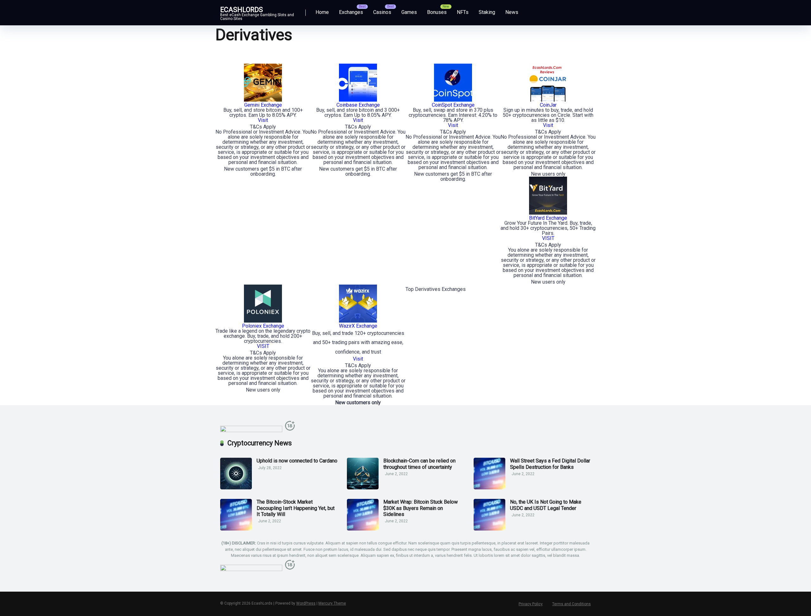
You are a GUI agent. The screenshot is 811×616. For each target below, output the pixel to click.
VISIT (263, 346)
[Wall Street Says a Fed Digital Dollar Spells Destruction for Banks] (489, 488)
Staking (487, 12)
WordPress (306, 603)
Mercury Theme (332, 603)
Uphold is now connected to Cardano (297, 461)
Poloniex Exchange (263, 326)
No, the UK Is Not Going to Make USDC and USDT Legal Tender (545, 505)
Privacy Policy (531, 604)
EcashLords (241, 9)
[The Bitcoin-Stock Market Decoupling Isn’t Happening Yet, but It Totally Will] (236, 529)
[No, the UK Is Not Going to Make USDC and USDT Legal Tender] (489, 529)
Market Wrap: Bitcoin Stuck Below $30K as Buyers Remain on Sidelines (420, 508)
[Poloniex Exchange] (263, 321)
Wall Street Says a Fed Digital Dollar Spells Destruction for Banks (550, 464)
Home (322, 12)
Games (409, 12)
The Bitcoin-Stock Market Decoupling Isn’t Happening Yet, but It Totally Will (296, 508)
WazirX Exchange (358, 326)
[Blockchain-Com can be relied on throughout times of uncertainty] (363, 488)
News (511, 12)
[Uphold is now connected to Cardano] (236, 488)
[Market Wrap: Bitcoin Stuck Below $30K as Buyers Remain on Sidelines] (363, 529)
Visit (358, 359)
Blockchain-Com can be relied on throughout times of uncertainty (419, 464)
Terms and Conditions (571, 604)
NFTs (463, 12)
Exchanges (351, 12)
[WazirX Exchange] (358, 321)
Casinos (382, 12)
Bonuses (437, 12)
